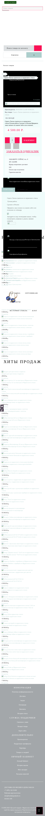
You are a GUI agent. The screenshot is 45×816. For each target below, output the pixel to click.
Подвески (9, 267)
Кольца (8, 265)
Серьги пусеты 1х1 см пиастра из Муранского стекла (18, 382)
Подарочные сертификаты (22, 744)
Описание (8, 189)
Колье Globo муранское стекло (11, 616)
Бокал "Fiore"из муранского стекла (13, 502)
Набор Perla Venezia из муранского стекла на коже (18, 678)
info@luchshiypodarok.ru (12, 796)
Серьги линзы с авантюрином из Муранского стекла (19, 280)
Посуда (8, 282)
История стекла (18, 311)
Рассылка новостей (22, 774)
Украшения (20, 80)
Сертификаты (22, 254)
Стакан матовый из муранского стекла (14, 625)
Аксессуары (9, 274)
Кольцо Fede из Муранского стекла (13, 669)
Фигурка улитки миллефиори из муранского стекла (18, 643)
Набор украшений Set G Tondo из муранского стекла (18, 537)
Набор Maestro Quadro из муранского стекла (16, 473)
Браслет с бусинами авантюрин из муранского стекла (19, 546)
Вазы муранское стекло (13, 276)
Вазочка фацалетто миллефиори (12, 510)
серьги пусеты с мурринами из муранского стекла (18, 482)
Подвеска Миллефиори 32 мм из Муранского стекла (18, 446)
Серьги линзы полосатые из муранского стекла (17, 272)
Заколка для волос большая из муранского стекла (18, 455)
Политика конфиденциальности (22, 692)
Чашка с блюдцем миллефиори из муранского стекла (19, 599)
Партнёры (22, 748)
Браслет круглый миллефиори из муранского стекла (18, 438)
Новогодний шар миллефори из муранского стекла (18, 528)
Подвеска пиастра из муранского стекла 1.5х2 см (17, 608)
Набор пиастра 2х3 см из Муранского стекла (16, 420)
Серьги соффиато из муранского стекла (14, 590)
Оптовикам (31, 293)
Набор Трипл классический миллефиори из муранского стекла (22, 393)
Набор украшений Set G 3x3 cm (12, 581)
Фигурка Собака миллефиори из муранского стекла (18, 519)
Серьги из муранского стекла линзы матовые (16, 354)
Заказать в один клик (22, 151)
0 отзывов (36, 100)
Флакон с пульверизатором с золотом (14, 411)
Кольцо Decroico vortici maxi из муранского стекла (18, 652)
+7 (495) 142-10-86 (10, 790)
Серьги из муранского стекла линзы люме (15, 345)
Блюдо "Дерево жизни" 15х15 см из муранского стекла (19, 555)
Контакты (15, 302)
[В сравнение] (16, 146)
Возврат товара (23, 726)
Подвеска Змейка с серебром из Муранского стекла (18, 563)
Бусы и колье (12, 94)
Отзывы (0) (22, 189)
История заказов (22, 765)
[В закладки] (8, 146)
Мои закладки (22, 770)
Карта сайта (22, 731)
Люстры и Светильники (13, 284)
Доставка (15, 293)
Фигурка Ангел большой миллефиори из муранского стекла (21, 661)
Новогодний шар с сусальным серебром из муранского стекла (22, 493)
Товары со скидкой (22, 752)
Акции (22, 700)
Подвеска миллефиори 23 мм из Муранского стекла (18, 429)
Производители (22, 739)
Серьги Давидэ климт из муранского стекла (16, 402)
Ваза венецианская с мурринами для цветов (16, 572)
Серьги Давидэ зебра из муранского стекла (15, 634)
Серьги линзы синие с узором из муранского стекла (18, 263)
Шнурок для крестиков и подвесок (13, 374)
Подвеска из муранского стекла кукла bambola (16, 464)
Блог (34, 311)
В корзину (29, 140)
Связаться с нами (22, 722)
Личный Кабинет (22, 761)
